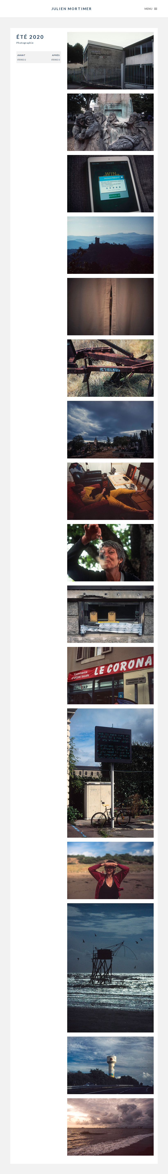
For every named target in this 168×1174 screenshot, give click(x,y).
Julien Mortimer (71, 9)
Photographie (25, 42)
